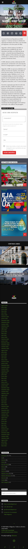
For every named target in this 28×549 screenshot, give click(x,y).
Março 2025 (4, 337)
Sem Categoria (5, 482)
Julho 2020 (4, 442)
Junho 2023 (4, 376)
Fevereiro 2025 (5, 339)
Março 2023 (4, 382)
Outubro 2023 (4, 369)
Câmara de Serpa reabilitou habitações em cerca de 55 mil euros (14, 274)
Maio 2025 (4, 333)
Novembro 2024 (5, 344)
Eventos (3, 460)
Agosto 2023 (4, 373)
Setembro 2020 (5, 438)
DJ (1, 458)
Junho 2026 (4, 309)
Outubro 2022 (4, 391)
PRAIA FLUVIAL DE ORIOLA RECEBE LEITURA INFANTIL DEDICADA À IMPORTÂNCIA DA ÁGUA (14, 224)
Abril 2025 (3, 335)
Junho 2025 (4, 331)
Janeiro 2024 (4, 363)
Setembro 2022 (5, 393)
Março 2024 (4, 359)
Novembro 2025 (5, 322)
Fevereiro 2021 (5, 429)
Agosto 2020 (4, 440)
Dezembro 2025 (5, 320)
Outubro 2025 (4, 324)
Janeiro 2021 (4, 431)
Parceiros (3, 478)
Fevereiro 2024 (5, 361)
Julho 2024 (4, 352)
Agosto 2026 (4, 305)
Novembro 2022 (5, 389)
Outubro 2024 (4, 346)
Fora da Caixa (4, 464)
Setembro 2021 (5, 416)
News (2, 469)
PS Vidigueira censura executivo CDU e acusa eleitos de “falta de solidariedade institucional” (14, 254)
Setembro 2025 (5, 326)
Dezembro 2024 (5, 343)
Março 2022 (4, 404)
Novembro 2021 (5, 412)
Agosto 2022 (4, 395)
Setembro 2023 (5, 371)
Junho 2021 (4, 421)
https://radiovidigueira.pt (10, 504)
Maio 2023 (4, 378)
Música (3, 466)
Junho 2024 (4, 354)
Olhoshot (14, 535)
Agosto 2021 (4, 417)
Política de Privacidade (7, 530)
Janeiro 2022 (4, 408)
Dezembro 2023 (5, 365)
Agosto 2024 (4, 350)
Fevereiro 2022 (5, 406)
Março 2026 (4, 315)
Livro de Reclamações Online (9, 532)
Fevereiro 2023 (5, 384)
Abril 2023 (3, 380)
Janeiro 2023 (4, 386)
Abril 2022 (3, 402)
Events (3, 462)
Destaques (6, 9)
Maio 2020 (4, 445)
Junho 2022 (4, 399)
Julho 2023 (4, 374)
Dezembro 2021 (5, 410)
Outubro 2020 (4, 436)
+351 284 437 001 (8, 506)
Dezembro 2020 (5, 432)
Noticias (12, 9)
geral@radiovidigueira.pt (10, 509)
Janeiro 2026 (4, 318)
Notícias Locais (20, 9)
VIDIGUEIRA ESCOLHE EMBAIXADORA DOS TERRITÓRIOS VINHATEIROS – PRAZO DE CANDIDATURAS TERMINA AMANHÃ (14, 174)
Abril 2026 (3, 313)
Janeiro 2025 (4, 341)
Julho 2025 (4, 330)
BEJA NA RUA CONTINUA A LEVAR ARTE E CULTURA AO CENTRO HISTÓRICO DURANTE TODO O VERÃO (14, 199)
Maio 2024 (4, 356)
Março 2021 (4, 427)
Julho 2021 (4, 419)
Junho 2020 (4, 444)
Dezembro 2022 (5, 387)
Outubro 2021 (4, 414)
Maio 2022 (4, 401)
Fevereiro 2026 (5, 316)
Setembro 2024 (5, 348)
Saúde (3, 480)
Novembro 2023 (5, 367)
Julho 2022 (4, 397)
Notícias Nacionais (6, 475)
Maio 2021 (4, 423)
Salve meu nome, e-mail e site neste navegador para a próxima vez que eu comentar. (16, 146)
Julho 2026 (4, 307)
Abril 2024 (3, 358)
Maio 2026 (4, 311)
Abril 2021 (3, 425)
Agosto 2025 (4, 328)
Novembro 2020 (5, 434)
